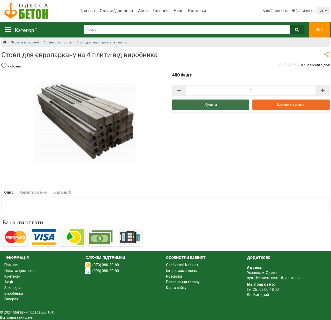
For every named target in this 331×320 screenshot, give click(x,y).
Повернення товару (183, 282)
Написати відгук (318, 65)
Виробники (13, 293)
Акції (143, 10)
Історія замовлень (181, 271)
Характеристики (33, 192)
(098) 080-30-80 (105, 271)
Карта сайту (176, 288)
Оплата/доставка (116, 10)
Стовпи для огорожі (57, 42)
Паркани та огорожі (25, 42)
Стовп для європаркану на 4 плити (102, 42)
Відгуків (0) (63, 192)
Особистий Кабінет (182, 265)
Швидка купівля (291, 104)
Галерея (160, 10)
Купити (211, 104)
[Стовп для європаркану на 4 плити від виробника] (83, 124)
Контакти (197, 10)
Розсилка (174, 276)
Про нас (87, 10)
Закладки (12, 288)
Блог (178, 10)
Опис (8, 192)
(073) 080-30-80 (105, 265)
